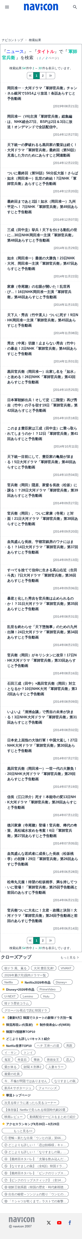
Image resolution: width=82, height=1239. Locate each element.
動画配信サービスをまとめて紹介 (53, 1117)
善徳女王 (53, 1059)
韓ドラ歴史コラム (16, 1003)
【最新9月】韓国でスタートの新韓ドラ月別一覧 (39, 1017)
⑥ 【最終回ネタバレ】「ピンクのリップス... (35, 1173)
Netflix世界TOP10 (19, 1046)
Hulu (47, 996)
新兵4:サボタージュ (17, 1088)
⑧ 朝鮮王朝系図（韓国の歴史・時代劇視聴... (35, 1187)
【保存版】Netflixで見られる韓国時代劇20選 (34, 1110)
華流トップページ (18, 1095)
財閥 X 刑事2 (32, 1067)
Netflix (10, 982)
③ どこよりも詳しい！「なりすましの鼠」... (35, 1152)
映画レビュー (13, 1117)
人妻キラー (56, 1067)
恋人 (69, 1059)
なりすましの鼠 (65, 1081)
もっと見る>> (18, 1131)
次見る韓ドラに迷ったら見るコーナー (30, 1102)
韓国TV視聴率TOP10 (20, 1031)
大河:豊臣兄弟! (44, 968)
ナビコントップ (12, 40)
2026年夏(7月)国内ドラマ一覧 (25, 975)
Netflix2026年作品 (38, 982)
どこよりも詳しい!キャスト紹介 (28, 1039)
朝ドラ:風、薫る (15, 968)
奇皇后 (22, 1059)
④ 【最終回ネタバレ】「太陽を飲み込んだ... (35, 1159)
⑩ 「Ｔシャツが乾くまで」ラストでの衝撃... (35, 1201)
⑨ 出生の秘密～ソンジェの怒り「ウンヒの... (35, 1194)
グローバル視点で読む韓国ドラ (25, 1010)
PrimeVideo (49, 989)
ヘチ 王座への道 (48, 1045)
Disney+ (63, 982)
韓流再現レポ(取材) (19, 1024)
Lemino (29, 996)
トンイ (28, 1052)
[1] (30, 75)
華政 (37, 1059)
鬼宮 (7, 1059)
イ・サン (10, 1052)
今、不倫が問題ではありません (25, 1081)
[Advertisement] (41, 25)
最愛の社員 (12, 1074)
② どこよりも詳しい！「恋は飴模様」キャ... (35, 1145)
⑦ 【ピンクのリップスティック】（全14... (33, 1180)
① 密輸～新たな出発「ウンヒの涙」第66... (33, 1138)
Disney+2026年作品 (20, 989)
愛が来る (10, 1067)
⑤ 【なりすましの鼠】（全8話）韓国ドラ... (34, 1166)
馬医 (69, 1045)
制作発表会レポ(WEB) (55, 1024)
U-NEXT (10, 996)
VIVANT (66, 968)
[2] (50, 75)
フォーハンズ (47, 1088)
